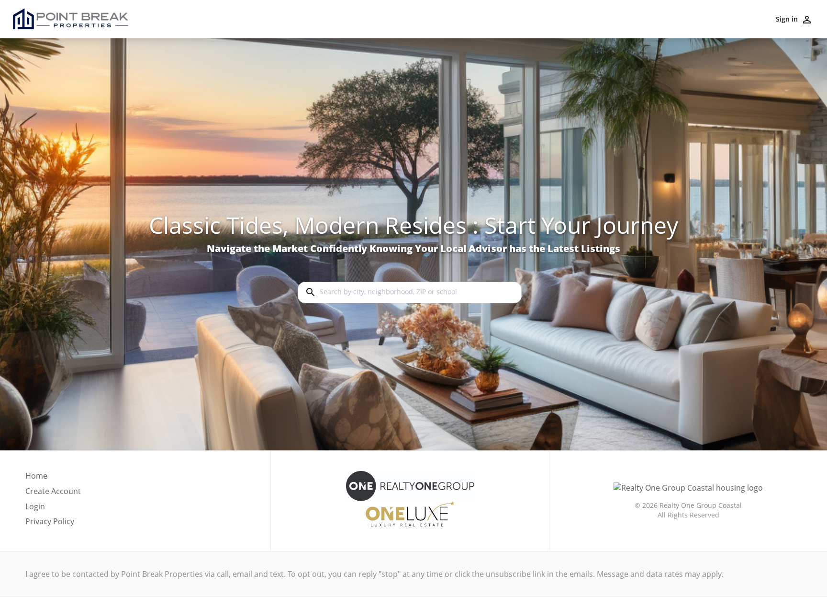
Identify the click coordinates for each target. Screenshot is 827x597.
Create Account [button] (53, 491)
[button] (53, 509)
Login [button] (35, 507)
